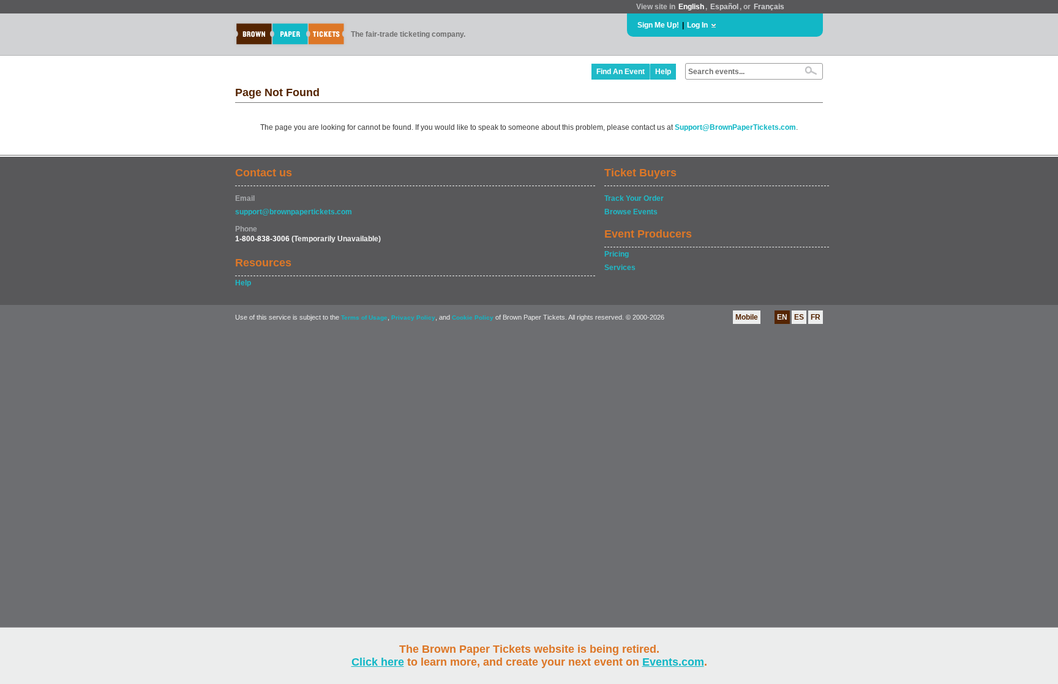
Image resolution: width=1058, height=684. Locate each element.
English (691, 6)
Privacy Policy (413, 317)
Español (724, 6)
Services (620, 267)
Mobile (746, 317)
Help (663, 71)
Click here (377, 662)
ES (799, 317)
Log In (697, 25)
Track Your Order (634, 198)
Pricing (616, 254)
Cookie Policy (472, 317)
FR (815, 317)
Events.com (673, 662)
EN (782, 317)
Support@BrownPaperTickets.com (735, 127)
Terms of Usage (364, 317)
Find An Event (620, 71)
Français (769, 6)
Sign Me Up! (658, 25)
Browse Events (631, 212)
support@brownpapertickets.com (293, 212)
